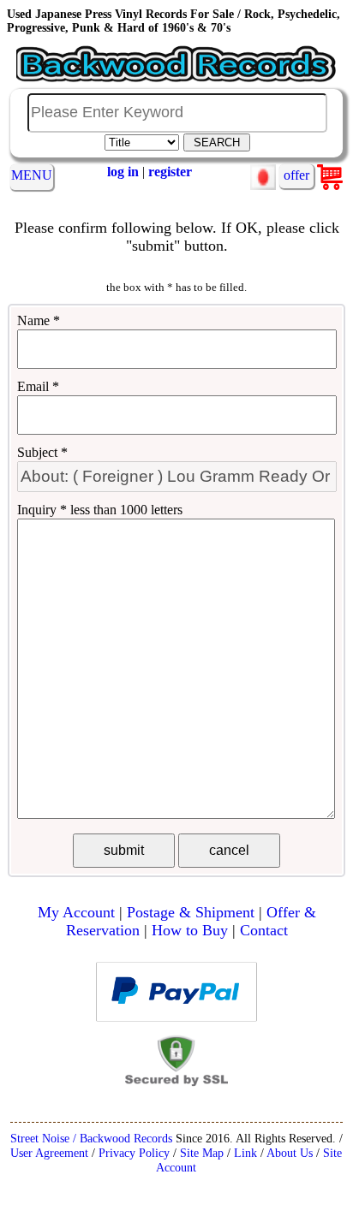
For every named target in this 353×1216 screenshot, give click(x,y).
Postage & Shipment (190, 912)
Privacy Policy (134, 1153)
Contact (264, 930)
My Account (76, 912)
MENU (31, 175)
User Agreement (49, 1153)
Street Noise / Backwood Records (91, 1138)
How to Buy (190, 930)
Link (245, 1153)
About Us (289, 1153)
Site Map (202, 1153)
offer (296, 175)
